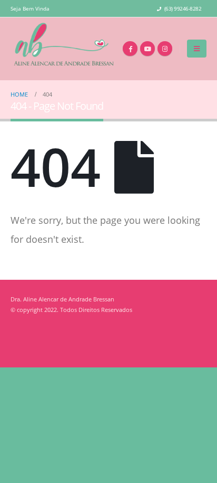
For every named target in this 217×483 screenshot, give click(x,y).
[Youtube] (147, 48)
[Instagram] (164, 48)
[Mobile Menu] (196, 49)
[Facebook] (130, 48)
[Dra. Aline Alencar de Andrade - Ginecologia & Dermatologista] (63, 48)
